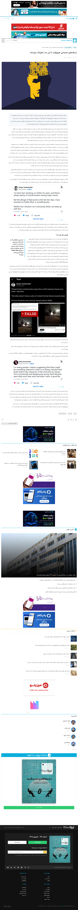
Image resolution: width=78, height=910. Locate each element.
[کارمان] (39, 705)
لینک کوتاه (6, 423)
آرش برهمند (67, 728)
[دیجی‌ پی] (39, 4)
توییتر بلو (70, 413)
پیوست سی (24, 878)
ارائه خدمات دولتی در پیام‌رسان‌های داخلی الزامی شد (14, 453)
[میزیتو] (39, 688)
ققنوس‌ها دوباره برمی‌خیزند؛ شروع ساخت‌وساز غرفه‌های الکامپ (60, 592)
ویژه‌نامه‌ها (24, 887)
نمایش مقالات (17, 842)
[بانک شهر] (39, 27)
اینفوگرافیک (24, 880)
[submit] (45, 852)
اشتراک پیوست (39, 807)
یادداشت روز (47, 878)
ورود (13, 18)
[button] (76, 18)
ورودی (48, 887)
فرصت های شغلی (22, 893)
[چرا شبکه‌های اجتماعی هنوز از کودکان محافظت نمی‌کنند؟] (71, 457)
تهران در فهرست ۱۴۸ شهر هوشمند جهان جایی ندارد (57, 637)
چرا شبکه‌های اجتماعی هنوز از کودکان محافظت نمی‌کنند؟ (54, 453)
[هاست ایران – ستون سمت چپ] (39, 434)
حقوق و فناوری (47, 895)
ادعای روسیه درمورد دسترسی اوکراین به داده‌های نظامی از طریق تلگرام (15, 464)
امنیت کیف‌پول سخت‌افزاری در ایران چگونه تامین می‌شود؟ (61, 588)
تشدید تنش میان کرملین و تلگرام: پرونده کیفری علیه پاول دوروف (53, 463)
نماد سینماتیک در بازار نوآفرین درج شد (66, 584)
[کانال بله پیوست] (39, 12)
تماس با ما (24, 889)
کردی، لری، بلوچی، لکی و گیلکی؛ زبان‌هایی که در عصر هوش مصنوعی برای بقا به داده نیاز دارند (47, 671)
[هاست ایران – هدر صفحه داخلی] (39, 34)
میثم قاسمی (67, 743)
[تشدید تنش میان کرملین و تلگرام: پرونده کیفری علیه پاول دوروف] (71, 468)
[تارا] (39, 480)
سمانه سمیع (67, 735)
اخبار (49, 877)
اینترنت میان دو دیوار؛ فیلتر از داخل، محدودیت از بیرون (56, 654)
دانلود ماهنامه (37, 842)
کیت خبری (24, 895)
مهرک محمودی (66, 721)
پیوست (75, 47)
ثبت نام (6, 18)
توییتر (75, 413)
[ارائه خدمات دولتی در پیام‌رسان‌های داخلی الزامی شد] (33, 457)
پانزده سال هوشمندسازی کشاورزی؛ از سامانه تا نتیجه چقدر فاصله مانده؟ (52, 645)
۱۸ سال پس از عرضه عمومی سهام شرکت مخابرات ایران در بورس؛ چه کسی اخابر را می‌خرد (48, 662)
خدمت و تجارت (47, 893)
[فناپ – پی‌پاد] (39, 496)
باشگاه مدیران (47, 891)
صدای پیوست (23, 877)
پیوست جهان (47, 899)
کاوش (48, 880)
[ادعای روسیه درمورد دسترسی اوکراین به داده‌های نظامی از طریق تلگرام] (33, 469)
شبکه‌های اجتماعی (66, 40)
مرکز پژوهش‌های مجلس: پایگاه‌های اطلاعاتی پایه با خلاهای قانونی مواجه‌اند (57, 580)
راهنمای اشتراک (23, 891)
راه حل (48, 897)
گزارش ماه (48, 889)
